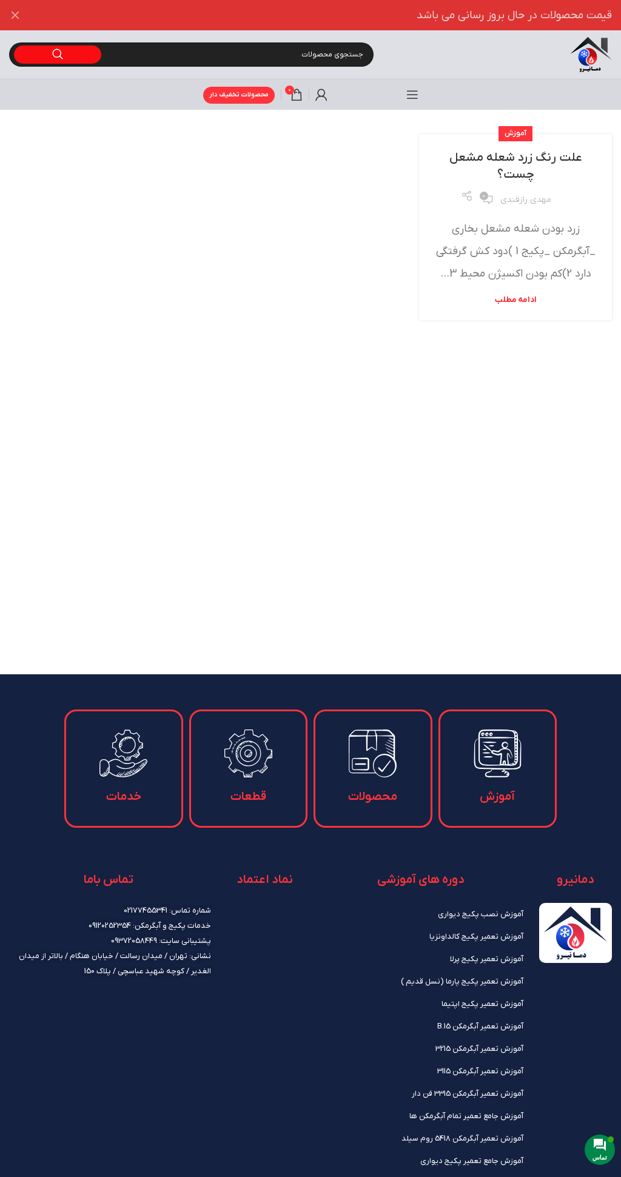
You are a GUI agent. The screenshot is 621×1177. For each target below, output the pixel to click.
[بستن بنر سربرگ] (15, 15)
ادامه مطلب (516, 300)
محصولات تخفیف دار (239, 94)
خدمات (123, 797)
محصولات (372, 797)
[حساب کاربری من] (321, 94)
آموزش (515, 133)
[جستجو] (57, 54)
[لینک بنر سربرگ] (328, 15)
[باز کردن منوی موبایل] (412, 94)
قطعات (248, 797)
